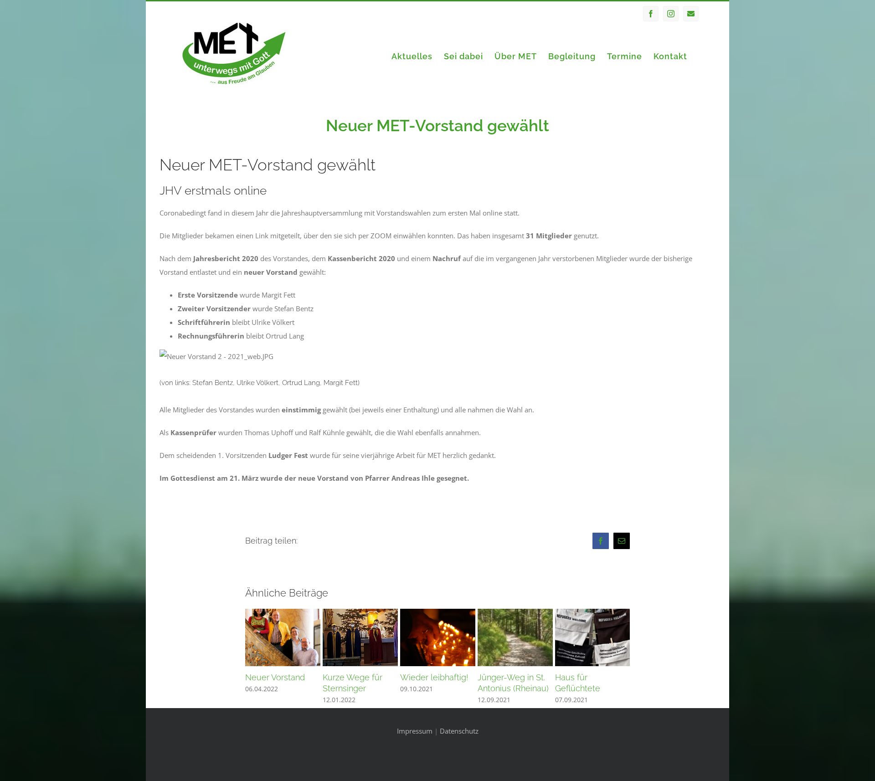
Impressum (414, 730)
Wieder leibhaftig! (434, 677)
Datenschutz (459, 730)
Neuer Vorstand (275, 677)
